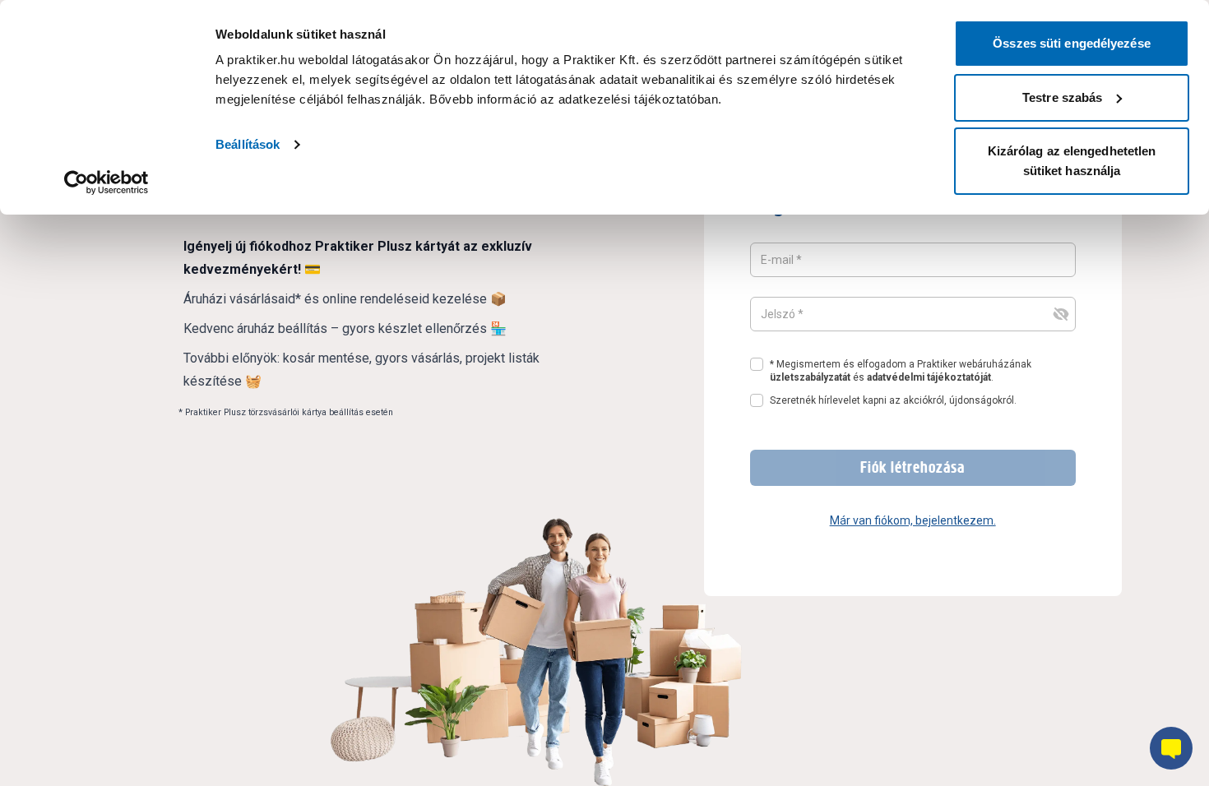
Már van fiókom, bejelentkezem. (913, 520)
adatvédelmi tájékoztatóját (929, 377)
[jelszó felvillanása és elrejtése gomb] (1061, 314)
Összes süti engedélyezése (1072, 43)
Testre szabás (1062, 97)
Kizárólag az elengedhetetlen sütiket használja (1072, 161)
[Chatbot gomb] (1171, 748)
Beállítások (247, 144)
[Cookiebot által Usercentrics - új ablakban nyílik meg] (106, 182)
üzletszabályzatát (810, 377)
